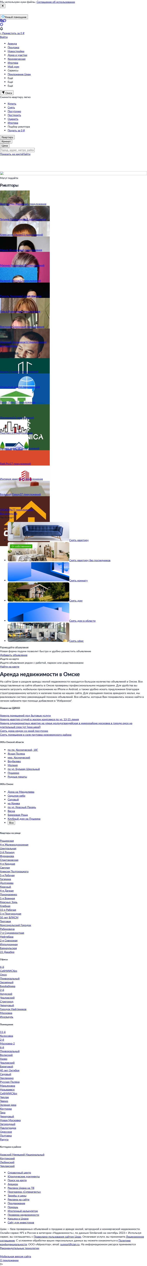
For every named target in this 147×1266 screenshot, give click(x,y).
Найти (26, 154)
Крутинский (7, 1158)
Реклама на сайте (18, 1199)
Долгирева (6, 883)
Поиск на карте (17, 1180)
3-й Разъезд (7, 852)
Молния (13, 765)
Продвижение (16, 1203)
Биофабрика (7, 986)
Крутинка (6, 1108)
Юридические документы (24, 1176)
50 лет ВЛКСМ (9, 917)
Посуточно (14, 111)
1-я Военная (7, 898)
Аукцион (13, 1184)
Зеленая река (8, 1105)
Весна (11, 811)
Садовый (13, 799)
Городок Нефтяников (13, 1009)
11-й (3, 1032)
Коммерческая (16, 59)
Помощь (13, 1207)
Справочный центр (19, 1172)
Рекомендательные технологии (19, 1248)
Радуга (4, 1139)
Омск (3, 974)
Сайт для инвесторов (21, 1222)
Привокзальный (10, 978)
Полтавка (6, 1135)
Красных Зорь (8, 902)
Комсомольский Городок (15, 925)
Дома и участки (17, 55)
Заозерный (6, 982)
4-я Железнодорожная (14, 844)
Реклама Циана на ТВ (21, 1188)
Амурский (6, 994)
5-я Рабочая (7, 875)
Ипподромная (9, 944)
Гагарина (5, 879)
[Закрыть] (2, 6)
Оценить (13, 119)
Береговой (6, 1066)
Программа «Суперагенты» (24, 1191)
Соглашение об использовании (56, 2)
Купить (12, 103)
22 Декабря (7, 952)
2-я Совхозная (8, 940)
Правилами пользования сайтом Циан (57, 1236)
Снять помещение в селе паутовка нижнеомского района (35, 734)
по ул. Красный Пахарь (22, 807)
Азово (3, 1059)
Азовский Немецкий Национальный (22, 1154)
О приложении (9, 1260)
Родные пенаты (17, 776)
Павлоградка (8, 1128)
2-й (2, 990)
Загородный (7, 1124)
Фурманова (7, 856)
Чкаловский (7, 997)
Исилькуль (6, 1017)
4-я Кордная (7, 863)
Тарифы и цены (17, 1195)
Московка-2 (7, 1043)
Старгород (6, 1001)
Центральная (8, 848)
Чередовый (7, 1005)
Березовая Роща (18, 815)
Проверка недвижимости (23, 1215)
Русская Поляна (10, 1082)
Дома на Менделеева (21, 792)
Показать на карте (11, 154)
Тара (2, 1112)
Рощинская (7, 840)
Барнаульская (8, 948)
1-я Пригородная (10, 913)
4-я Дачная (7, 890)
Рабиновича (7, 929)
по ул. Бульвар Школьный (24, 769)
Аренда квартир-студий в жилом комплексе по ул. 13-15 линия (39, 719)
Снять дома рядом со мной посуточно (24, 731)
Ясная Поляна (16, 753)
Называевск (7, 1089)
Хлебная (5, 906)
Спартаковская (9, 860)
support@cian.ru (70, 1244)
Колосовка (6, 1036)
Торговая (5, 921)
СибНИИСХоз (8, 971)
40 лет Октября (9, 1070)
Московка (6, 1013)
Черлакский (7, 1166)
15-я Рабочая (8, 910)
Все (11, 822)
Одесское (6, 1131)
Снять (11, 107)
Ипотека (13, 62)
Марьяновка (7, 1085)
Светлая (5, 867)
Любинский (7, 1162)
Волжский (6, 1055)
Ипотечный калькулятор (23, 1211)
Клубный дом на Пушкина (24, 818)
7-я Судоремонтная (12, 933)
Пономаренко (8, 894)
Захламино (7, 1078)
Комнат (6, 141)
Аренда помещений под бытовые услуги (25, 715)
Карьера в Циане (18, 1218)
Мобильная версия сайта (15, 1256)
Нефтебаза (6, 936)
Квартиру (7, 137)
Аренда (12, 43)
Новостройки (16, 51)
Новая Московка (10, 1120)
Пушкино (13, 773)
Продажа (13, 47)
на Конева (14, 803)
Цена (5, 145)
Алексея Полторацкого (14, 871)
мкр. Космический (19, 757)
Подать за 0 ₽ (16, 130)
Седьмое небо (16, 795)
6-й (2, 967)
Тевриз (4, 1101)
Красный (5, 887)
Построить (14, 115)
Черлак (4, 1097)
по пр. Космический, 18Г (23, 750)
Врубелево (14, 761)
